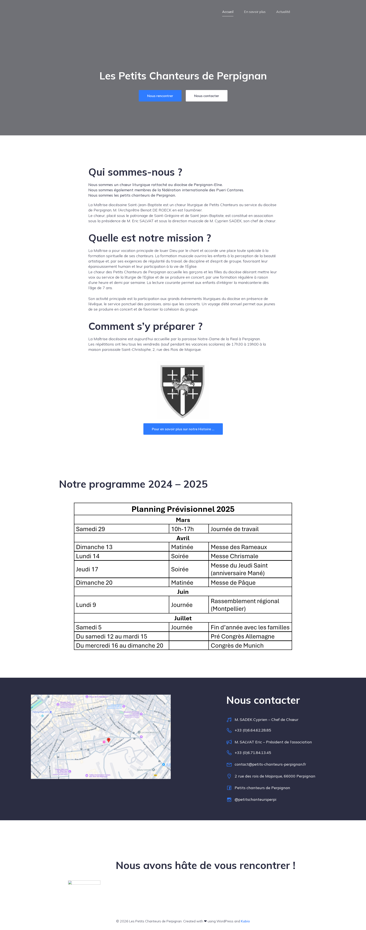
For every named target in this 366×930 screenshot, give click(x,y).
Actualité (283, 12)
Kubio (245, 921)
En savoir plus (255, 12)
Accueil (227, 12)
